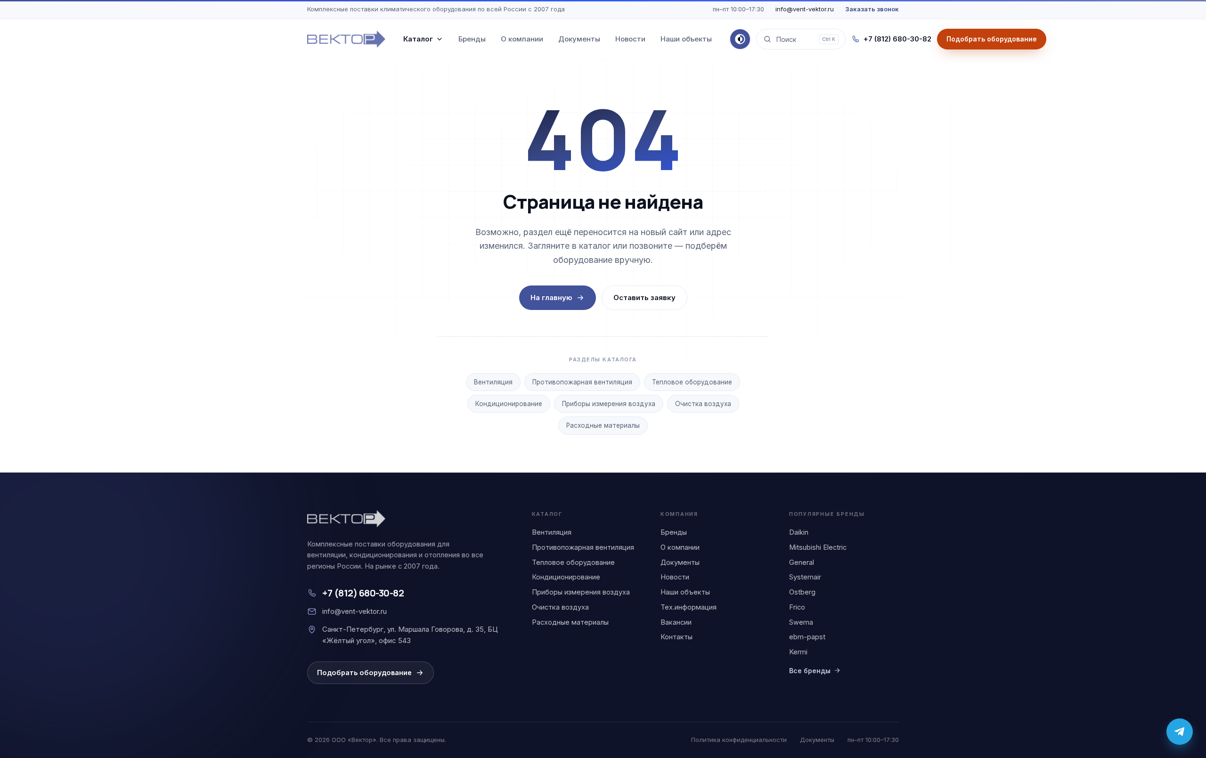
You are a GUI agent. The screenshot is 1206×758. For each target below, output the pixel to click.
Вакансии (676, 622)
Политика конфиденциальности (739, 739)
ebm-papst (807, 637)
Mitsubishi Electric (818, 547)
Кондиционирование (508, 404)
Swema (801, 622)
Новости (630, 38)
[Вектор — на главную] (346, 39)
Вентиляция (493, 382)
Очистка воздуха (703, 404)
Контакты (676, 637)
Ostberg (802, 592)
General (801, 562)
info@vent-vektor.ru (804, 9)
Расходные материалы (603, 425)
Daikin (798, 532)
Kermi (798, 652)
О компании (522, 38)
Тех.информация (688, 607)
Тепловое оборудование (692, 382)
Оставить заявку (644, 297)
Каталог (418, 38)
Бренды (472, 38)
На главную (551, 297)
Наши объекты (686, 38)
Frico (797, 607)
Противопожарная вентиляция (582, 382)
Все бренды (810, 671)
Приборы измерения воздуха (608, 404)
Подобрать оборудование (364, 672)
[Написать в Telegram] (1179, 731)
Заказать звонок (872, 9)
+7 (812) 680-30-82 (897, 38)
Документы (579, 38)
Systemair (805, 577)
